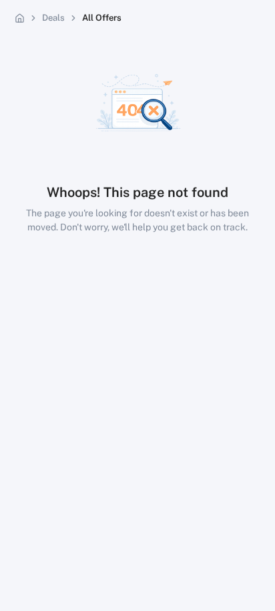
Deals (53, 18)
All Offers (101, 18)
